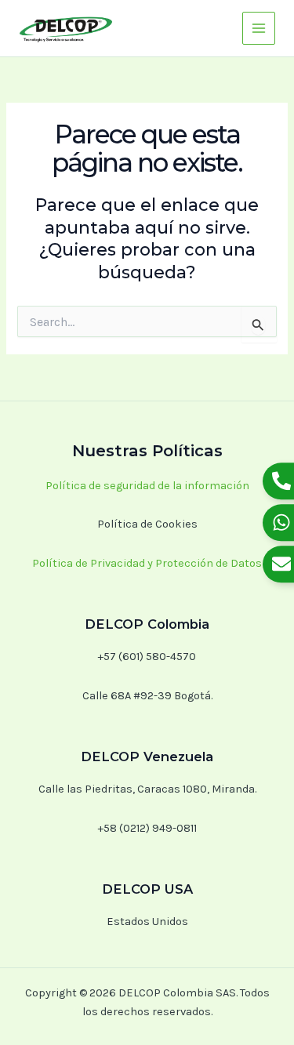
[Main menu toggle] (258, 28)
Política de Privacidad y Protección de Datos (147, 563)
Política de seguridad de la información (147, 485)
